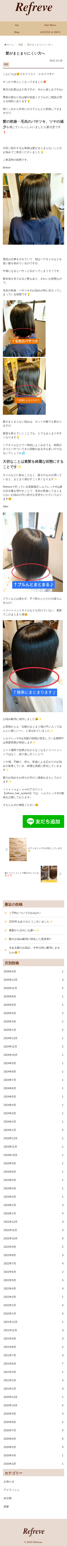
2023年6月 (33, 1171)
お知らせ (9, 1481)
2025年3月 (33, 1021)
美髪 (6, 64)
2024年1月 (33, 1129)
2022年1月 (33, 1313)
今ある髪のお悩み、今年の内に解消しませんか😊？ (34, 950)
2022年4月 (33, 1288)
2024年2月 (33, 1121)
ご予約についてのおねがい (25, 912)
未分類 (8, 1498)
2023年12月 (33, 1138)
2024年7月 (33, 1079)
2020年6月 (33, 1438)
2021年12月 (33, 1321)
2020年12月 (33, 1396)
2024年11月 (33, 1046)
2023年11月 (33, 1146)
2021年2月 (33, 1380)
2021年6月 (33, 1363)
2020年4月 (33, 1455)
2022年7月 (33, 1263)
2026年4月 (33, 971)
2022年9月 (33, 1246)
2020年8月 (33, 1421)
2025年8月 (33, 996)
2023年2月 (33, 1205)
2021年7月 (33, 1355)
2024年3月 (33, 1113)
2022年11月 (33, 1230)
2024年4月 (33, 1104)
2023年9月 (33, 1163)
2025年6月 (33, 1004)
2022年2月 (33, 1305)
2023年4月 (33, 1188)
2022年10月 (33, 1238)
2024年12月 (33, 1038)
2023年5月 (33, 1180)
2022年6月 (33, 1271)
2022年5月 (33, 1280)
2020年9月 (33, 1413)
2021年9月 (33, 1338)
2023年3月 (33, 1196)
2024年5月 (33, 1096)
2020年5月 (33, 1447)
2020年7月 (33, 1430)
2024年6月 (33, 1088)
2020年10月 (33, 1405)
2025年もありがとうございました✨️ (31, 921)
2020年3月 (33, 1463)
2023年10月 (33, 1154)
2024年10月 (33, 1054)
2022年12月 (33, 1221)
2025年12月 (33, 979)
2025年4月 (33, 1013)
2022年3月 (33, 1296)
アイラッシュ (12, 1489)
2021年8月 (33, 1346)
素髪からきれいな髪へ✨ (24, 930)
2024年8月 (33, 1071)
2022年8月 (33, 1255)
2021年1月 (33, 1388)
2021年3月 (33, 1371)
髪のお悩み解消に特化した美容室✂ (30, 938)
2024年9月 (33, 1063)
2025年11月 (33, 988)
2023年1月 (33, 1213)
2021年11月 (33, 1330)
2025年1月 (33, 1029)
